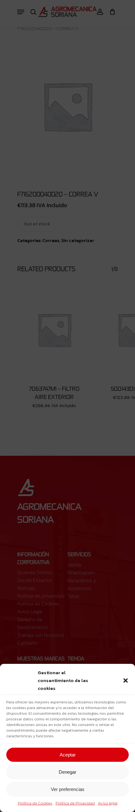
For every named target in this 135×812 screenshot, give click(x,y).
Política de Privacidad (75, 803)
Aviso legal (107, 803)
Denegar (67, 772)
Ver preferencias (67, 789)
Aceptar (68, 754)
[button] (125, 680)
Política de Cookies (35, 803)
